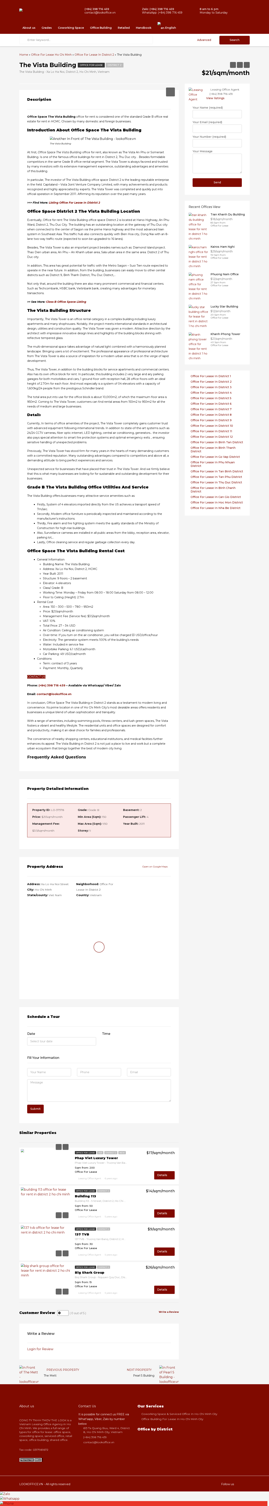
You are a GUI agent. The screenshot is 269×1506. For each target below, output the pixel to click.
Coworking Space (71, 28)
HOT (100, 1152)
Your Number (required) (209, 137)
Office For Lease (91, 65)
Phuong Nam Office (225, 274)
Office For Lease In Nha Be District (215, 508)
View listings (215, 98)
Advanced (204, 40)
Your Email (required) (207, 122)
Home (23, 54)
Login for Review (40, 1349)
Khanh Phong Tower (225, 334)
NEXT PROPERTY (139, 1370)
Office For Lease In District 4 (211, 392)
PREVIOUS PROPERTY (62, 1370)
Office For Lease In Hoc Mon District (217, 502)
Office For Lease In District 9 (211, 420)
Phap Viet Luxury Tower (96, 1158)
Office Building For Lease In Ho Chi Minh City (172, 1419)
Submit (35, 1109)
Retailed (124, 28)
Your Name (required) (208, 107)
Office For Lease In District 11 (211, 431)
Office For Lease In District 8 (211, 414)
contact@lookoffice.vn (54, 694)
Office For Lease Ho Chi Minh (51, 54)
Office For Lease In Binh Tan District (217, 442)
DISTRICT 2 (115, 65)
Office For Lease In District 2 (94, 54)
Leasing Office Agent (89, 1178)
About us (28, 28)
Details (162, 1175)
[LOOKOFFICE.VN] (31, 1459)
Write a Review (169, 1311)
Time (106, 1034)
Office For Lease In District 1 (211, 376)
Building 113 (85, 1196)
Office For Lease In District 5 (211, 398)
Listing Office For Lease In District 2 (74, 202)
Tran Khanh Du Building (228, 214)
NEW (122, 1152)
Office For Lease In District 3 (211, 387)
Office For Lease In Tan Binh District (217, 471)
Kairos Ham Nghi (223, 246)
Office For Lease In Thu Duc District (216, 482)
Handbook (143, 28)
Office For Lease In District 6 (211, 403)
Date (31, 1034)
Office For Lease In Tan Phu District (216, 477)
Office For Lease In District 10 (212, 426)
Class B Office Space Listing (66, 302)
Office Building (101, 28)
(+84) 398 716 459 (52, 685)
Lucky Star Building (224, 306)
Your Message (202, 151)
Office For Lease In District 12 (212, 437)
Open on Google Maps (155, 866)
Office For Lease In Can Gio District (216, 497)
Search (234, 40)
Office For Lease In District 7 (211, 409)
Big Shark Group (89, 1272)
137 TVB (82, 1234)
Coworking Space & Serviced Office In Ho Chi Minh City (179, 1414)
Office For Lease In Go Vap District (215, 457)
